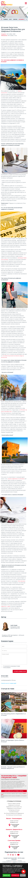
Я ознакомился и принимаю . (11, 666)
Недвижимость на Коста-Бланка (14, 808)
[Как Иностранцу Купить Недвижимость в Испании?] (14, 711)
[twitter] (15, 854)
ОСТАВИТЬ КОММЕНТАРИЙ (20, 671)
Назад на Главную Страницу (14, 803)
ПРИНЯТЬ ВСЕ (6, 875)
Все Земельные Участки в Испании (14, 815)
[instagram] (10, 854)
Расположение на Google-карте (15, 825)
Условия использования (11, 860)
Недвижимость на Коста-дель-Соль (14, 806)
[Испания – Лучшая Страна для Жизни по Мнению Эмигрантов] (14, 764)
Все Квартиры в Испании (14, 810)
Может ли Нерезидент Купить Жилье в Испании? (12, 741)
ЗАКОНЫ (15, 19)
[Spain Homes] (7, 3)
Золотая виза (21, 581)
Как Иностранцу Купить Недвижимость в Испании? (13, 714)
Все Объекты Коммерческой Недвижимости (14, 813)
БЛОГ (10, 19)
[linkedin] (13, 854)
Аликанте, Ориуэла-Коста (14, 829)
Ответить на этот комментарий (8, 683)
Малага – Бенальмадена (14, 818)
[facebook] (8, 854)
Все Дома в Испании (14, 811)
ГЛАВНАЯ (5, 19)
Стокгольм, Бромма (14, 840)
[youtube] (18, 854)
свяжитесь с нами (5, 606)
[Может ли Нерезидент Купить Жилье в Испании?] (14, 738)
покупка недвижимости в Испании (16, 478)
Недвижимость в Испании (14, 805)
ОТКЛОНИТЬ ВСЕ (15, 875)
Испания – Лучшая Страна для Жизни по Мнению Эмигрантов (13, 767)
